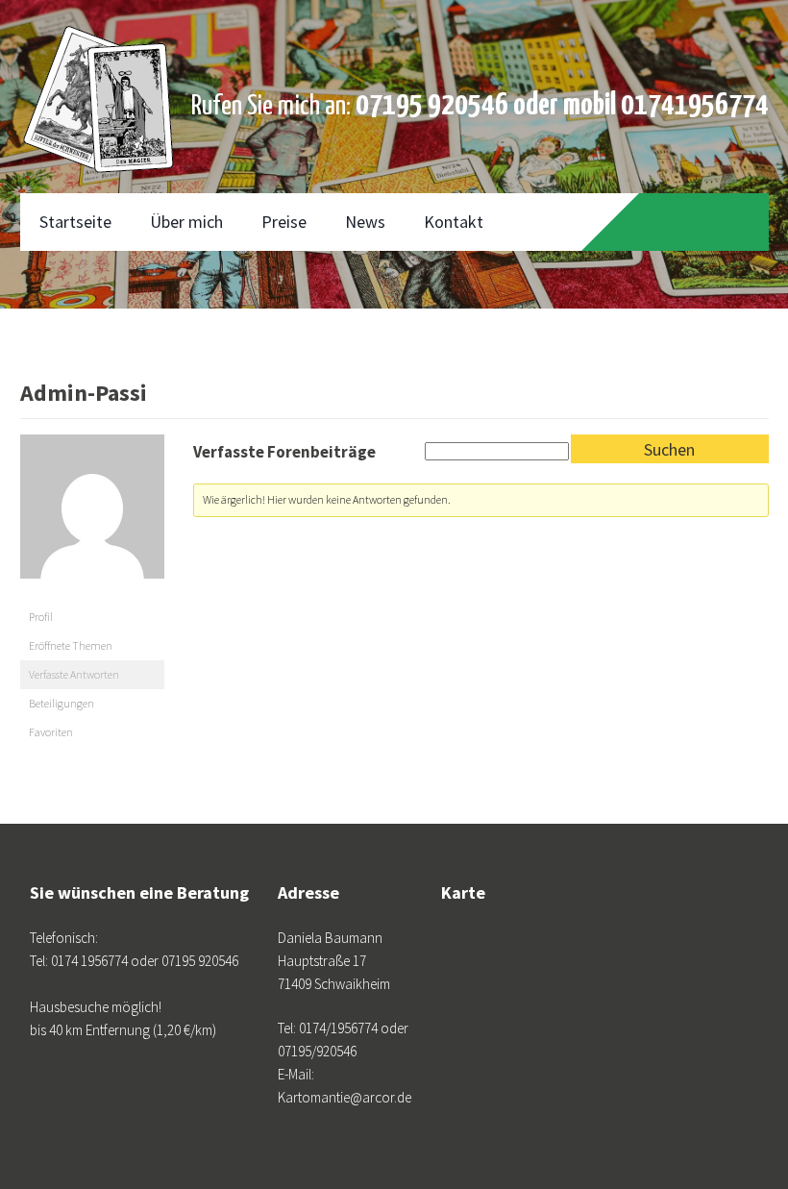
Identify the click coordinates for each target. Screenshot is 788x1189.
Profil (41, 616)
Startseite (75, 222)
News (365, 222)
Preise (284, 222)
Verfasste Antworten (74, 674)
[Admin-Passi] (92, 593)
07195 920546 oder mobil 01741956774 (562, 105)
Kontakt (453, 222)
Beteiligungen (61, 703)
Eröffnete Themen (70, 645)
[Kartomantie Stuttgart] (99, 48)
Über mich (186, 222)
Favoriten (51, 732)
